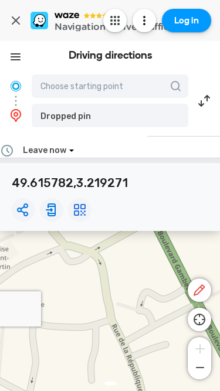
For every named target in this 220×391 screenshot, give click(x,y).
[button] (110, 115)
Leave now (44, 150)
